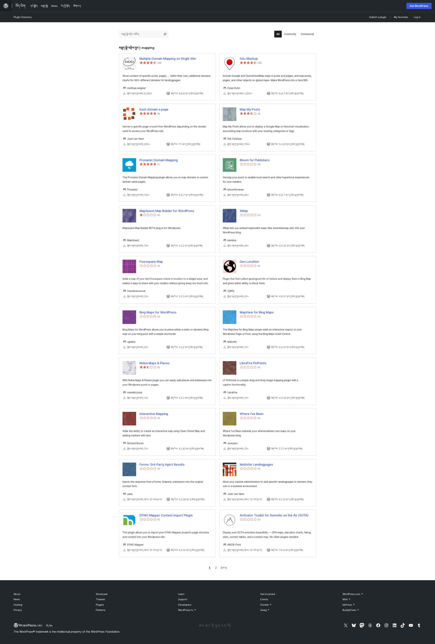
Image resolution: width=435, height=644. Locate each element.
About (17, 594)
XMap (244, 211)
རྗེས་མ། (224, 567)
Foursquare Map (151, 261)
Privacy (18, 610)
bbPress (349, 604)
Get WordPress (419, 5)
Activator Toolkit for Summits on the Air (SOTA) (274, 515)
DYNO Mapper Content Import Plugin (166, 515)
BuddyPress (351, 610)
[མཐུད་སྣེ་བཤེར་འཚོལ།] (165, 34)
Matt (347, 599)
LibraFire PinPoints (253, 363)
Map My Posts (250, 109)
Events (264, 599)
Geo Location (249, 261)
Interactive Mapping (154, 414)
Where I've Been (251, 414)
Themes (100, 599)
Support (182, 599)
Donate (266, 604)
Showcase (102, 594)
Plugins (100, 604)
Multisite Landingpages (256, 464)
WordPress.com (353, 594)
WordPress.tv (187, 610)
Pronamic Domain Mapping (159, 160)
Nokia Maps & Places (155, 363)
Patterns (100, 610)
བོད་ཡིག (49, 625)
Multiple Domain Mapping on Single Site (168, 58)
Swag (264, 610)
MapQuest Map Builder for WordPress (167, 211)
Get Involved (267, 594)
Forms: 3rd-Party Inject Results (162, 464)
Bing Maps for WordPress (158, 312)
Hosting (18, 604)
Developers (184, 604)
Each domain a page (154, 109)
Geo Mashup (249, 58)
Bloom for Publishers (255, 160)
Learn (181, 594)
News (17, 599)
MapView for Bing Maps (257, 312)
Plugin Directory (23, 17)
